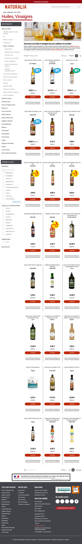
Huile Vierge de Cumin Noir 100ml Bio (52, 61)
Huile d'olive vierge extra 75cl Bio (72, 163)
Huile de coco (8, 55)
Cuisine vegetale (8, 95)
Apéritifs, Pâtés (7, 86)
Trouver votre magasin (41, 490)
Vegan (4, 140)
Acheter (32, 97)
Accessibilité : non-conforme (43, 532)
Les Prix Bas (6, 150)
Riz (4, 37)
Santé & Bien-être (7, 118)
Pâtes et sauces (8, 40)
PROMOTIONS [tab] (6, 239)
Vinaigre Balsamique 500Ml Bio (33, 214)
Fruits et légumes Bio (9, 105)
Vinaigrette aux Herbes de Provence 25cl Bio (52, 317)
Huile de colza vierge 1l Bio (52, 367)
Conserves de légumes (10, 74)
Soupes (5, 83)
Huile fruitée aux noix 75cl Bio (33, 418)
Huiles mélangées (10, 61)
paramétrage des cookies (65, 508)
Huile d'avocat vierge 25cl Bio (32, 60)
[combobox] (65, 7)
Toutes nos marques (24, 504)
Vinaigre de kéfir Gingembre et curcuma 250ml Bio (72, 419)
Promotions (5, 137)
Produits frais (6, 102)
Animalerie (5, 130)
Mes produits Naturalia (9, 153)
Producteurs (21, 497)
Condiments (7, 43)
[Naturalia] (15, 7)
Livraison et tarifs (40, 516)
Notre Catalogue (22, 502)
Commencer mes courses (41, 1)
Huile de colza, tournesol (12, 52)
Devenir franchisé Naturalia (42, 504)
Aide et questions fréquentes (43, 521)
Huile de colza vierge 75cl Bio (71, 111)
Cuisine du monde (8, 89)
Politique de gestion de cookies (60, 539)
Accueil (4, 12)
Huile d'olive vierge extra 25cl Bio (52, 163)
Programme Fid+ (39, 514)
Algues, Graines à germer (11, 92)
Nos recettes (21, 499)
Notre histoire (38, 506)
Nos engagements (40, 511)
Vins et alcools (6, 111)
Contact (37, 523)
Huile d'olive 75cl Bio (72, 60)
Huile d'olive (8, 49)
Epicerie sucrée (7, 98)
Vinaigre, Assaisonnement (9, 70)
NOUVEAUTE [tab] (6, 247)
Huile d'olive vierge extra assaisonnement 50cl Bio (71, 265)
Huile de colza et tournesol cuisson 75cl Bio (52, 112)
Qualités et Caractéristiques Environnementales (43, 528)
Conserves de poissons (10, 77)
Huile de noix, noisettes (11, 58)
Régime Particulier (8, 143)
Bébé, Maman (6, 114)
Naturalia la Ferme (40, 495)
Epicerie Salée (10, 12)
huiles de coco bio (74, 46)
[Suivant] (36, 470)
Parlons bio (21, 490)
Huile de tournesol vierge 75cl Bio (33, 163)
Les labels (21, 492)
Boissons (5, 108)
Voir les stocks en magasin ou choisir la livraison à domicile (32, 102)
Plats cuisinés (7, 80)
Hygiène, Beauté (7, 121)
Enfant (4, 146)
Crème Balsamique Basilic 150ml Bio (52, 265)
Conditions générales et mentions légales (24, 539)
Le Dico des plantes (23, 495)
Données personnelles (43, 539)
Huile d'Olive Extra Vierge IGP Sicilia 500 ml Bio (71, 214)
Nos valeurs (38, 508)
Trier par (63, 56)
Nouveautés (6, 134)
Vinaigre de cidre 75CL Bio (52, 214)
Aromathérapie (7, 124)
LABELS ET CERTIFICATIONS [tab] (11, 205)
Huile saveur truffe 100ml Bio (33, 265)
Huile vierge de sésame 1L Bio (33, 111)
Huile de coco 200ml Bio (32, 367)
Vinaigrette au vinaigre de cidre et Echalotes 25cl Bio (72, 317)
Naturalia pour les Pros (41, 492)
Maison (4, 127)
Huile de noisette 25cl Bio (71, 367)
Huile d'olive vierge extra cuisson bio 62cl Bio (32, 317)
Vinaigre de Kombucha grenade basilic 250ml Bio (52, 419)
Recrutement (38, 501)
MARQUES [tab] (5, 166)
